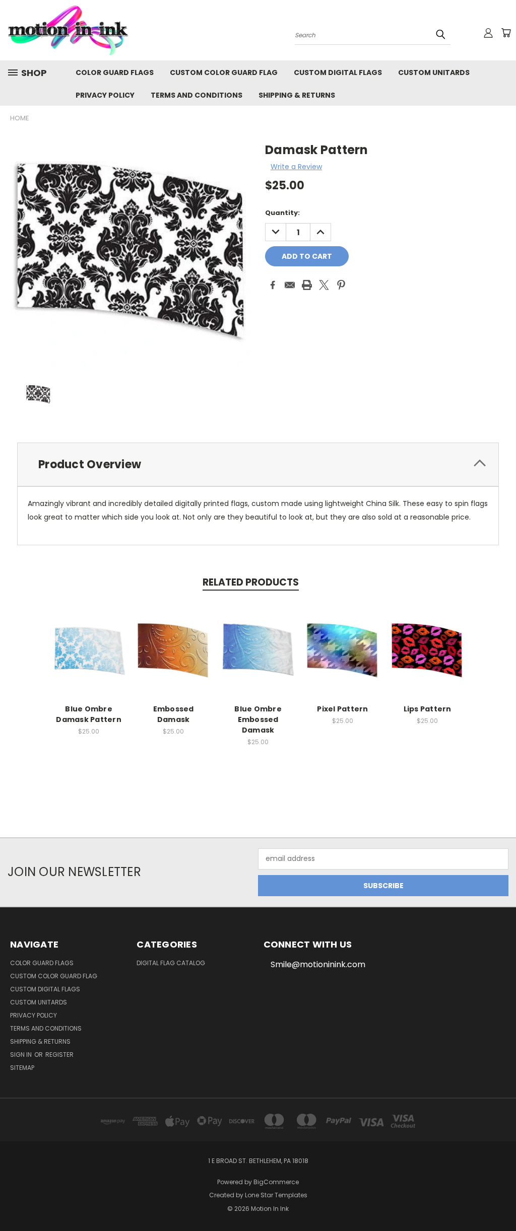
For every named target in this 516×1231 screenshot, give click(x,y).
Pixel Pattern (342, 709)
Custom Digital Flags (338, 72)
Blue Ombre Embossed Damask (258, 719)
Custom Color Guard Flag (224, 72)
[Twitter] (324, 285)
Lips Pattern (428, 709)
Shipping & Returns (297, 95)
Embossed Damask (173, 714)
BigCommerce (276, 1182)
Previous (500, 1199)
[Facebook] (273, 285)
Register (59, 1054)
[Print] (307, 285)
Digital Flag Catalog (171, 963)
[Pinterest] (341, 285)
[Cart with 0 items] (506, 33)
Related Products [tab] (251, 582)
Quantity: (282, 213)
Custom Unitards (434, 72)
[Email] (290, 285)
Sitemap (22, 1067)
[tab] (258, 464)
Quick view (89, 638)
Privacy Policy (105, 95)
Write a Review (296, 167)
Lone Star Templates (276, 1195)
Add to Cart (89, 657)
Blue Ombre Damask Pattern (88, 714)
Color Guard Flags (115, 72)
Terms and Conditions (196, 95)
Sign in (21, 1054)
